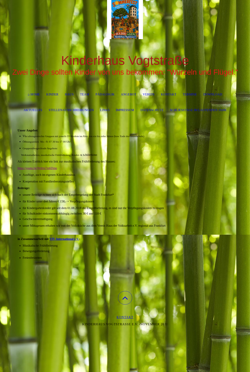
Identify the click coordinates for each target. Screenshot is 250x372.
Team (84, 94)
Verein (148, 94)
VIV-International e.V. (64, 239)
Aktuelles (33, 110)
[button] (125, 298)
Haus (69, 94)
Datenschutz (151, 110)
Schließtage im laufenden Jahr (198, 110)
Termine (190, 94)
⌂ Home (34, 94)
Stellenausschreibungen (71, 110)
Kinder (52, 94)
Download (212, 94)
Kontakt (168, 94)
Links (105, 110)
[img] (125, 19)
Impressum (125, 110)
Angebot (128, 94)
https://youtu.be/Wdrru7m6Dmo (37, 168)
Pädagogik (105, 94)
